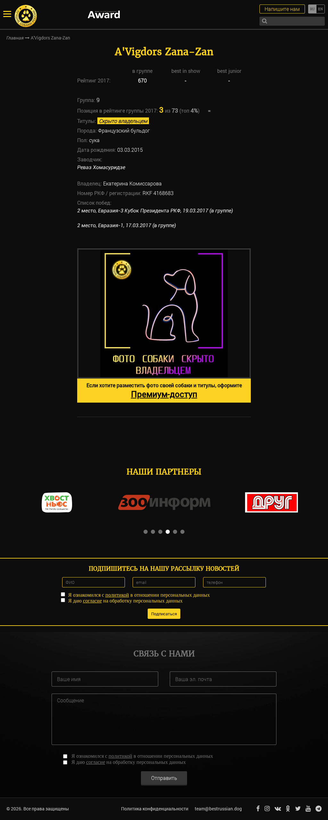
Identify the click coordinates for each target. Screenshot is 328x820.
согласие (92, 600)
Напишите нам (282, 8)
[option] (164, 325)
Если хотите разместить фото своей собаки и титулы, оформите (164, 390)
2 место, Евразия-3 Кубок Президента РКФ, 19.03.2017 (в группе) (155, 211)
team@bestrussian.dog (218, 809)
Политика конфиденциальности (154, 809)
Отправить (164, 777)
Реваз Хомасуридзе (101, 167)
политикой (117, 595)
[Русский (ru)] (312, 8)
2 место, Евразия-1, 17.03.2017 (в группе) (126, 225)
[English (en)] (320, 8)
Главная (15, 37)
